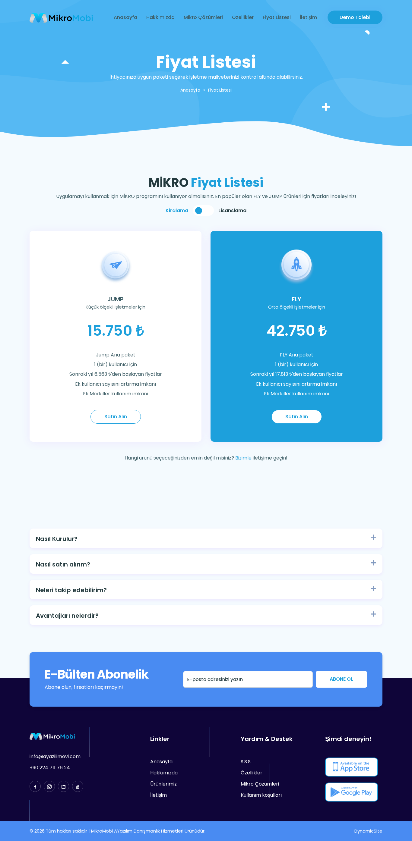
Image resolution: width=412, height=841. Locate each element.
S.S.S (246, 761)
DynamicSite (368, 831)
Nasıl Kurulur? (57, 539)
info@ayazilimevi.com (55, 756)
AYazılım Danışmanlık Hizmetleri (148, 831)
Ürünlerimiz (163, 783)
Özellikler (243, 17)
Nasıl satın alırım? (63, 564)
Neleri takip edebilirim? (71, 590)
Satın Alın (115, 416)
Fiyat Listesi (277, 17)
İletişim (308, 17)
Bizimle (243, 457)
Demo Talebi (355, 17)
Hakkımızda (160, 17)
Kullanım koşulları (261, 795)
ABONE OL (341, 679)
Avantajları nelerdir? (67, 615)
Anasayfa (125, 17)
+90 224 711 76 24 (50, 767)
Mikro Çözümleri (203, 17)
